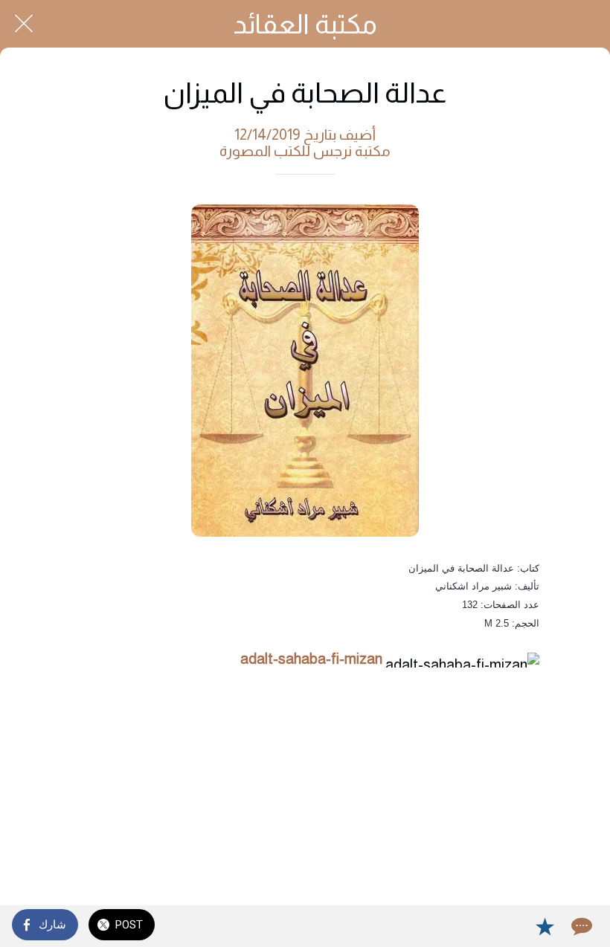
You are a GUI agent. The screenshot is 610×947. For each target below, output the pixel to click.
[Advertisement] (305, 789)
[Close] (24, 24)
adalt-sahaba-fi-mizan (311, 658)
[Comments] (580, 926)
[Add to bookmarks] (544, 926)
